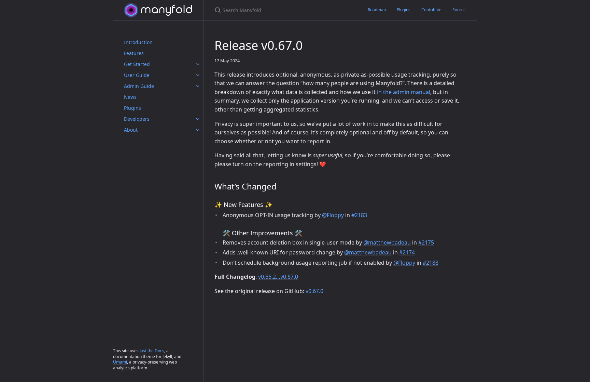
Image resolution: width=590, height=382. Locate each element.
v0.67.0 (314, 291)
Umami (120, 362)
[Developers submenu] (197, 119)
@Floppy (333, 215)
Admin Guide (139, 86)
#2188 (430, 262)
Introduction (138, 42)
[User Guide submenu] (197, 75)
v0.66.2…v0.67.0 (278, 276)
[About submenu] (197, 129)
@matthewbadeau (387, 242)
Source (459, 10)
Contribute (431, 10)
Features (134, 53)
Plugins (132, 108)
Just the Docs (152, 351)
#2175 (426, 242)
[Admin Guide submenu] (197, 86)
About (131, 130)
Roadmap (377, 10)
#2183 (359, 215)
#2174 (407, 252)
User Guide (137, 75)
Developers (137, 119)
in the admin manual (403, 92)
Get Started (137, 64)
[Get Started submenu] (197, 64)
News (130, 97)
